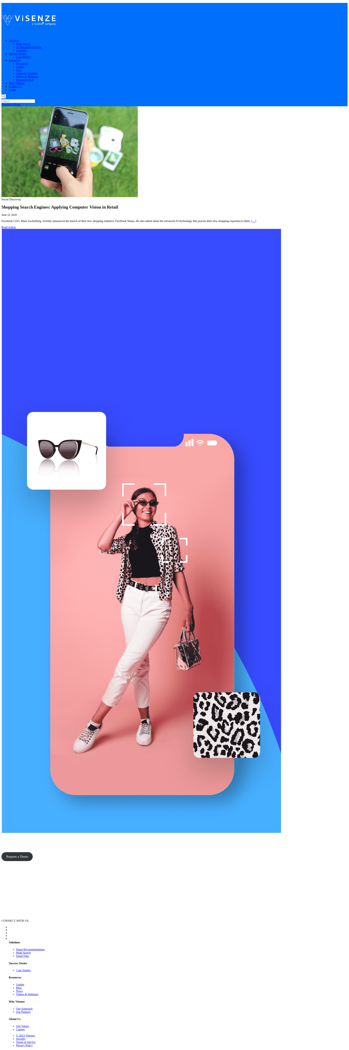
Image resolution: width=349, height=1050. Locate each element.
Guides (20, 66)
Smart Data (22, 956)
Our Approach (24, 1008)
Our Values (22, 1026)
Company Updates (26, 73)
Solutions (14, 40)
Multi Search (23, 43)
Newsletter (22, 63)
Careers (20, 1029)
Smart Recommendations (30, 949)
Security (20, 1038)
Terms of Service (25, 1042)
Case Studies (23, 56)
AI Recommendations (28, 47)
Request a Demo (11, 104)
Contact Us (15, 86)
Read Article (8, 227)
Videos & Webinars (27, 76)
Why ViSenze (17, 83)
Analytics (21, 50)
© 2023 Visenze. (25, 1035)
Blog (19, 70)
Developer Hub (25, 79)
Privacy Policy (24, 1045)
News (19, 991)
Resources (15, 60)
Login (12, 89)
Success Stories (17, 53)
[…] (253, 221)
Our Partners (23, 1011)
